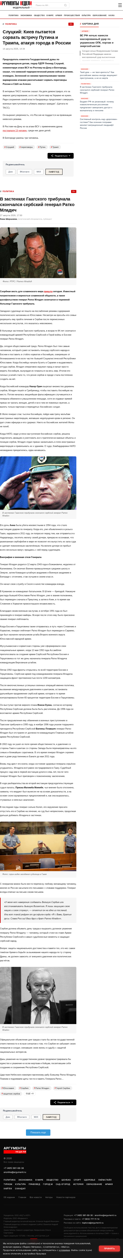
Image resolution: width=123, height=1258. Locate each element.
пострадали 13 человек (15, 130)
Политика (14, 15)
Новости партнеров (65, 1197)
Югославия (8, 1088)
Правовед (34, 1184)
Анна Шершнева (8, 219)
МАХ (39, 172)
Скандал (20, 1188)
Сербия (24, 1088)
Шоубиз (66, 1180)
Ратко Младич (41, 1088)
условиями (64, 1250)
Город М (48, 1184)
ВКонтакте (24, 172)
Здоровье (89, 1180)
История (78, 1184)
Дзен (10, 172)
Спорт (77, 1180)
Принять (109, 1248)
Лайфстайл (105, 1180)
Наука (111, 15)
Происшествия (72, 15)
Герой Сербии (62, 1088)
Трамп (55, 147)
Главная (22, 1197)
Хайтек (8, 1188)
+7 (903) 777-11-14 (90, 1219)
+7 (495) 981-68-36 (14, 1168)
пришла (48, 291)
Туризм (8, 1184)
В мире (50, 15)
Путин (41, 147)
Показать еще (38, 1132)
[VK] (112, 5)
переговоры (26, 147)
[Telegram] (104, 5)
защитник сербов (11, 1093)
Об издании (9, 1197)
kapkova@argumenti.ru (93, 1223)
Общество (39, 15)
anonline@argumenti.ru (15, 1172)
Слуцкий (9, 147)
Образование (100, 15)
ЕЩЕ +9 (29, 1093)
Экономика (26, 15)
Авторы (49, 1197)
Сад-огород (63, 1184)
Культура (86, 15)
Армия (58, 15)
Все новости (36, 1197)
